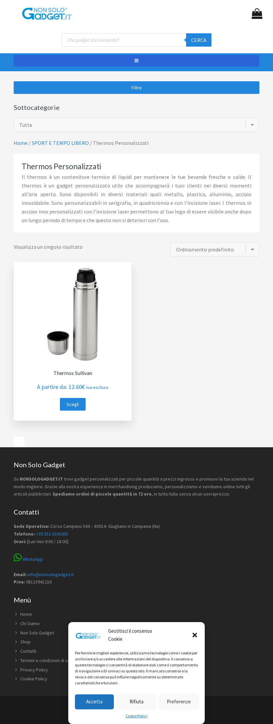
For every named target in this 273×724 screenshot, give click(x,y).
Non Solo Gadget (37, 633)
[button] (194, 635)
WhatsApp (32, 559)
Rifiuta (136, 701)
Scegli (73, 404)
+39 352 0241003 (52, 534)
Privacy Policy (34, 670)
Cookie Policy (136, 715)
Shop (25, 642)
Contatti (28, 651)
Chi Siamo (30, 623)
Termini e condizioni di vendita (50, 660)
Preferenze (179, 701)
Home (26, 614)
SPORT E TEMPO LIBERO (60, 143)
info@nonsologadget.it (51, 574)
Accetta (94, 701)
